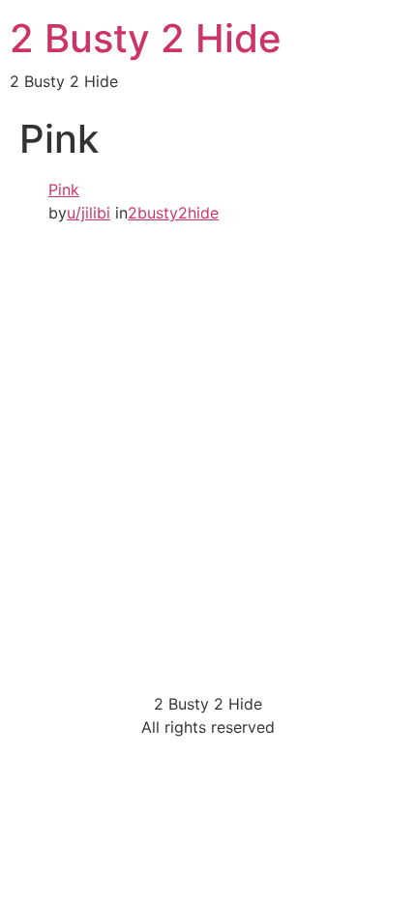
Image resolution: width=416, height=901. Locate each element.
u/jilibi (88, 212)
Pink (63, 189)
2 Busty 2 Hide (146, 38)
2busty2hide (173, 212)
